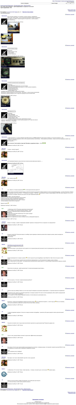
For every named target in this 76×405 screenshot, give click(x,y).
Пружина (4, 148)
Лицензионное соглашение (38, 399)
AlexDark (4, 221)
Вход (54, 0)
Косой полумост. (27, 5)
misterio (3, 244)
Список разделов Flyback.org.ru (67, 0)
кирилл (3, 300)
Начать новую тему (72, 9)
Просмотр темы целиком (27, 11)
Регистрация (58, 0)
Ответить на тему (72, 10)
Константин (4, 15)
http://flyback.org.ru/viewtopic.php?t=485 (15, 245)
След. (16, 11)
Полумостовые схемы (18, 5)
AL (2, 188)
